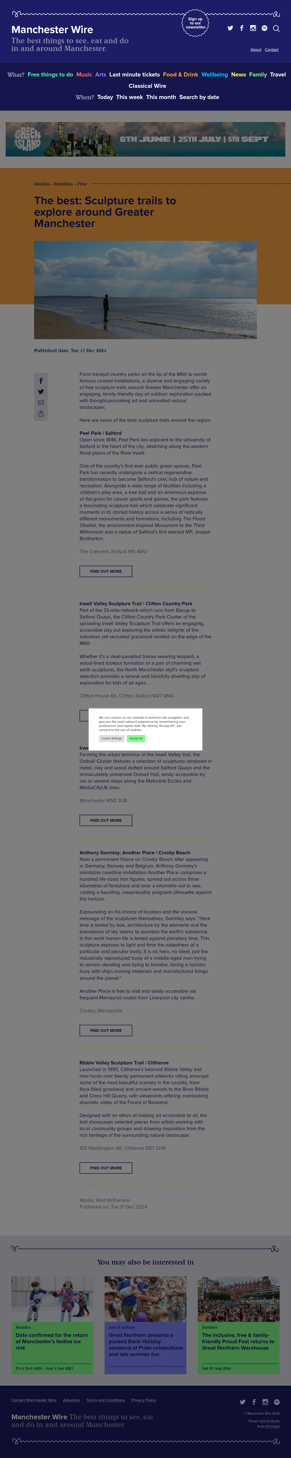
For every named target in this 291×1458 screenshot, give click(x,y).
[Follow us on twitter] (230, 28)
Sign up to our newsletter (196, 23)
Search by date (199, 97)
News (238, 74)
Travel (278, 74)
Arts (100, 74)
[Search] (276, 29)
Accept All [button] (136, 738)
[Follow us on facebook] (242, 28)
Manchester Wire (52, 29)
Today (105, 97)
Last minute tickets (134, 74)
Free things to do (50, 74)
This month (161, 97)
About (256, 49)
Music (84, 74)
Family (258, 74)
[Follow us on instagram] (253, 28)
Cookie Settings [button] (112, 738)
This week (129, 97)
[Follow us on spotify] (264, 28)
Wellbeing (214, 74)
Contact (271, 49)
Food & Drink (180, 74)
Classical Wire (147, 86)
